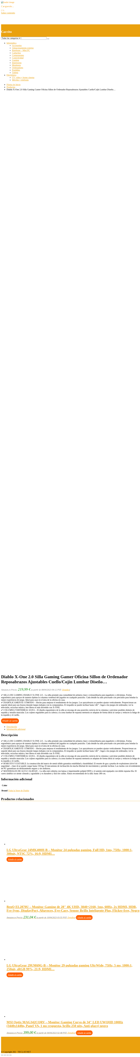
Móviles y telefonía (20, 80)
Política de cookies (9, 1047)
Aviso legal (6, 1038)
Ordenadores (17, 67)
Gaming (15, 60)
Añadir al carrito (10, 721)
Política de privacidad (10, 1042)
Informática (11, 43)
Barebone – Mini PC (21, 50)
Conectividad (18, 58)
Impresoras (16, 63)
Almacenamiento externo (23, 48)
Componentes (18, 55)
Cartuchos (16, 53)
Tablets (15, 72)
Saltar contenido (8, 13)
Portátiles (16, 70)
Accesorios (17, 45)
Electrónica (11, 75)
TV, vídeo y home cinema (23, 77)
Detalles (65, 690)
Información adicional (16, 729)
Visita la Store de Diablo (18, 790)
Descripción (12, 727)
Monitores (16, 65)
